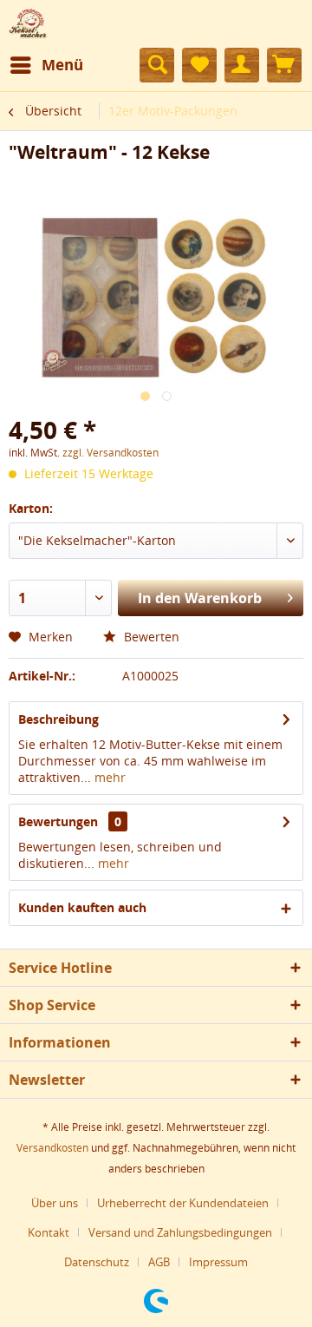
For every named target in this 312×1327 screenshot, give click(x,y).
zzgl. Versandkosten (110, 452)
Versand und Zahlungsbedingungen (180, 1232)
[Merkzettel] (199, 65)
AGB (159, 1262)
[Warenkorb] (284, 65)
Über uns (54, 1203)
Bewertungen (58, 821)
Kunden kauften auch (82, 907)
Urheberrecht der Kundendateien (183, 1203)
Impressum (218, 1262)
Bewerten (149, 636)
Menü (62, 65)
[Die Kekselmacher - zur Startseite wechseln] (28, 24)
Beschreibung (58, 719)
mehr (108, 777)
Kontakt (48, 1232)
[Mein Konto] (241, 65)
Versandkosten (52, 1147)
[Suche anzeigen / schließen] (157, 65)
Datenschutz (96, 1262)
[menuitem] (46, 65)
